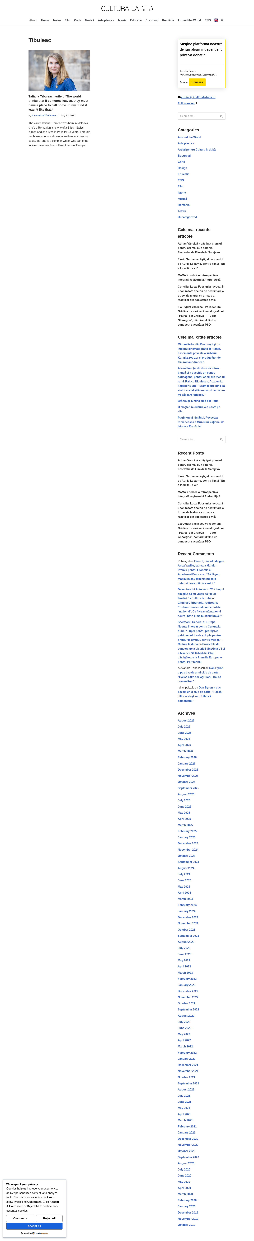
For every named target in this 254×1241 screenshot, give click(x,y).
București (151, 20)
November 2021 (188, 1071)
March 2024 (185, 898)
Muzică (89, 20)
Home (45, 20)
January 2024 (186, 911)
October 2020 (186, 1151)
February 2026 (187, 757)
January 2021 (186, 1132)
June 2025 (184, 806)
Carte (77, 20)
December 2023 (188, 917)
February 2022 (187, 1052)
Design (182, 168)
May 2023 (184, 960)
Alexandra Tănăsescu (44, 115)
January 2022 (186, 1058)
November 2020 (188, 1144)
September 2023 (188, 935)
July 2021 (184, 1095)
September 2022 (188, 1009)
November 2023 (188, 923)
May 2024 (184, 886)
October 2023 (186, 929)
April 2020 (184, 1188)
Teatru (57, 20)
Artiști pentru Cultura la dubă (197, 149)
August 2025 (186, 794)
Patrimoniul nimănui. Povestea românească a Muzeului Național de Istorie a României (201, 422)
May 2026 (184, 738)
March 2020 (185, 1194)
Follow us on (186, 103)
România (168, 20)
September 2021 (188, 1083)
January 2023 (186, 985)
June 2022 (184, 1028)
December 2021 (188, 1065)
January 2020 (186, 1206)
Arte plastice (106, 20)
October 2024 (186, 855)
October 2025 (186, 781)
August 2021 (186, 1089)
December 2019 (188, 1212)
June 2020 (184, 1175)
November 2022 (188, 997)
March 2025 (185, 825)
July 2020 (184, 1169)
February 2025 (187, 831)
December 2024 (188, 843)
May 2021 (184, 1108)
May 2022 (184, 1034)
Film (67, 20)
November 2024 (188, 849)
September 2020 (188, 1157)
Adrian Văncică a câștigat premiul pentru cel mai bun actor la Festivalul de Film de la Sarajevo (200, 248)
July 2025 (184, 800)
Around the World (189, 20)
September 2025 (188, 788)
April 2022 (184, 1040)
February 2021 (187, 1126)
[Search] (221, 116)
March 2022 (185, 1046)
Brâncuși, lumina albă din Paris (198, 400)
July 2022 (184, 1021)
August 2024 (186, 868)
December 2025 (188, 769)
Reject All (49, 1218)
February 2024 (187, 904)
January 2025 (186, 837)
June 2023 (184, 954)
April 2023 (184, 966)
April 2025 (184, 818)
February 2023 (187, 978)
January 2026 (186, 763)
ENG (181, 180)
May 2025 (184, 812)
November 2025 (188, 775)
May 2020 (184, 1181)
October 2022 (186, 1003)
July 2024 (184, 874)
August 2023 (186, 941)
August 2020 (186, 1163)
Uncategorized (187, 217)
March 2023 (185, 972)
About (33, 20)
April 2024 (184, 892)
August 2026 (186, 720)
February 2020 (187, 1200)
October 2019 (186, 1224)
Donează (197, 82)
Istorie (122, 20)
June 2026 (184, 732)
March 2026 (185, 751)
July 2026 (184, 726)
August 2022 (186, 1015)
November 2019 (188, 1218)
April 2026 (184, 745)
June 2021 (184, 1101)
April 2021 (184, 1114)
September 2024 (188, 861)
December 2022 (188, 991)
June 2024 (184, 880)
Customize (20, 1218)
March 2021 (185, 1120)
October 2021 (186, 1077)
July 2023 (184, 948)
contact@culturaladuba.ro (198, 97)
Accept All (34, 1226)
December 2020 (188, 1138)
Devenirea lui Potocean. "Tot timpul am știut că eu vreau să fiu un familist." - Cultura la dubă (201, 594)
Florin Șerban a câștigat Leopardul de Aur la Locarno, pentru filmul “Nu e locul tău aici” (201, 264)
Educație (136, 20)
